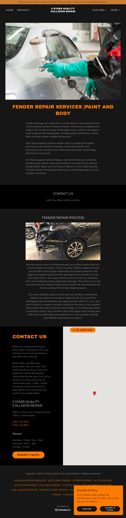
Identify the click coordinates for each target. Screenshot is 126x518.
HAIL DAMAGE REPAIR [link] (24, 490)
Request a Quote (28, 455)
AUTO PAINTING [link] (103, 480)
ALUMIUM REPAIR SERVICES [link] (30, 480)
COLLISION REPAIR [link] (49, 485)
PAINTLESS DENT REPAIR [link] (53, 490)
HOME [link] (9, 10)
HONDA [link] (56, 494)
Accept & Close (110, 509)
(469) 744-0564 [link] (20, 421)
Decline (87, 509)
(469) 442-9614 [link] (20, 425)
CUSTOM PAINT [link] (70, 485)
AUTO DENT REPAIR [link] (59, 480)
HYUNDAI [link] (68, 494)
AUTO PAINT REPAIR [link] (25, 485)
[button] (24, 10)
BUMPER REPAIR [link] (82, 480)
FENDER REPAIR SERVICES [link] (96, 485)
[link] (63, 11)
